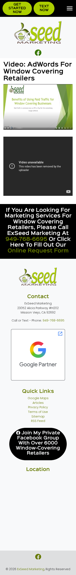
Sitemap (38, 416)
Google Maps (38, 398)
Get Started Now (17, 8)
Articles (38, 403)
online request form (38, 250)
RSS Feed (38, 421)
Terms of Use (38, 412)
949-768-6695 (26, 239)
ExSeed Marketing (30, 569)
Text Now (44, 8)
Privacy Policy (38, 407)
